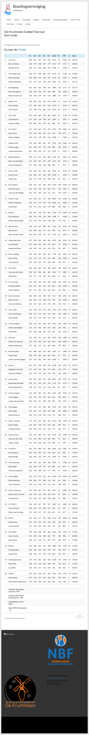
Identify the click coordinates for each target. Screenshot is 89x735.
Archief (19, 24)
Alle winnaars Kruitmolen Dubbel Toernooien (39, 731)
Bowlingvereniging (29, 6)
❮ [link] (76, 617)
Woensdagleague (55, 723)
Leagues (36, 20)
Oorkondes (35, 729)
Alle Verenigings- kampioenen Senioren (51, 729)
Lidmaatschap (43, 721)
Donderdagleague (67, 723)
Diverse (20, 729)
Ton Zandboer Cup (75, 727)
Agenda (57, 721)
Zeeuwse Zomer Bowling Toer (21, 727)
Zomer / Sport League (18, 725)
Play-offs (66, 727)
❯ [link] (83, 617)
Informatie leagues (12, 723)
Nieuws (17, 20)
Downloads (64, 721)
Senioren (55, 727)
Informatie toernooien (61, 725)
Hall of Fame (75, 20)
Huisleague (35, 723)
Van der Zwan (73, 725)
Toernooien (46, 20)
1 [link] (79, 617)
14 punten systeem (25, 723)
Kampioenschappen (60, 20)
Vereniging (26, 20)
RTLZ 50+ (42, 725)
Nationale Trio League (32, 725)
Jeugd (61, 727)
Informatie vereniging (31, 721)
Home (9, 20)
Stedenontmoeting (10, 729)
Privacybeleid (72, 721)
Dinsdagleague (44, 723)
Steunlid (51, 721)
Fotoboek (10, 24)
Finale (22, 49)
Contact (28, 24)
